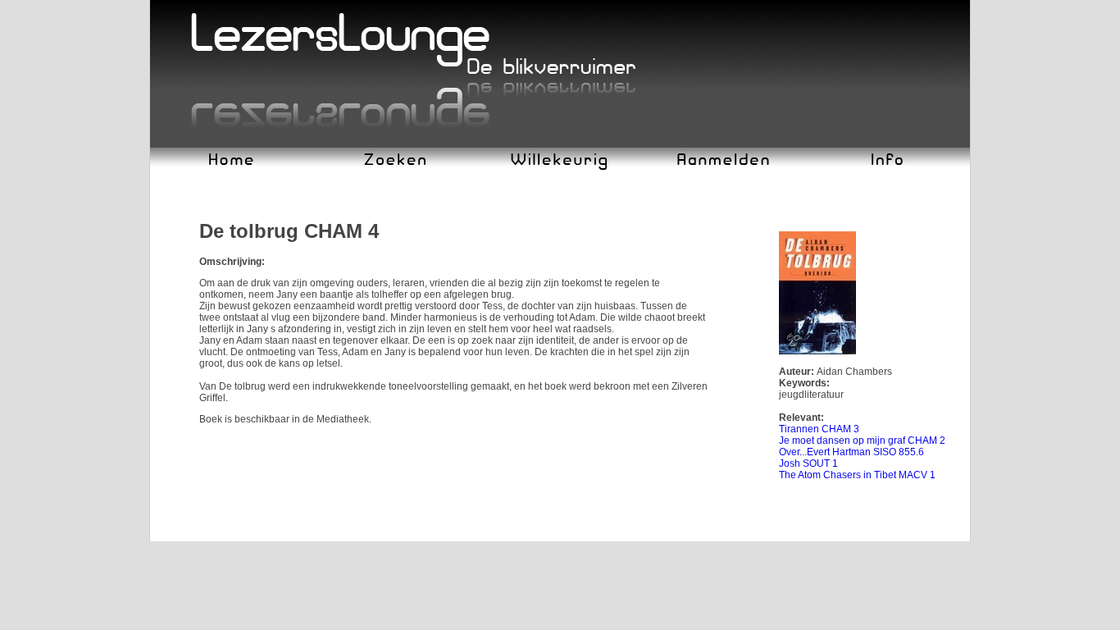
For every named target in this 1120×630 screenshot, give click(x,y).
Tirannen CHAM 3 (819, 429)
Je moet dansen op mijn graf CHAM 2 (862, 440)
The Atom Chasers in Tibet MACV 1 (857, 475)
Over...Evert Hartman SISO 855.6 (851, 452)
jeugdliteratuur (811, 394)
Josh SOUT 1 (808, 463)
